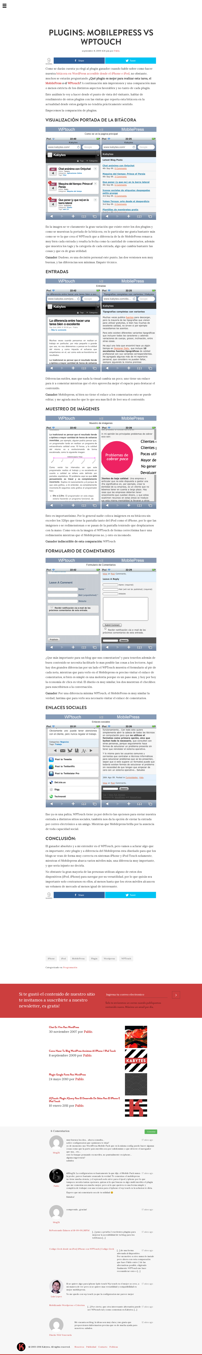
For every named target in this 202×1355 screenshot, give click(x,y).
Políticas (113, 1347)
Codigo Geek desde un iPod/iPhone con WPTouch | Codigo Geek (81, 1249)
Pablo (117, 50)
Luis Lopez (56, 1296)
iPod (63, 958)
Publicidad (91, 1347)
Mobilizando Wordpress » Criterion (67, 1305)
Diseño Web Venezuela (60, 1335)
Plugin (94, 958)
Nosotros (79, 1347)
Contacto (102, 1347)
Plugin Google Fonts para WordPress (67, 1074)
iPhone (51, 958)
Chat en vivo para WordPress (64, 1027)
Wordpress (109, 958)
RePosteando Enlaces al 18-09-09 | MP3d (69, 1230)
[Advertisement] (101, 926)
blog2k (56, 1152)
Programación (70, 967)
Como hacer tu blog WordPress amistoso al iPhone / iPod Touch (82, 1051)
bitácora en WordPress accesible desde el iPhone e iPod (93, 73)
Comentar (151, 1132)
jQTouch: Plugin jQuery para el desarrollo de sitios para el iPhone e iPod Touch (84, 1099)
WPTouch (126, 958)
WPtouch (74, 83)
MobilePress (54, 83)
